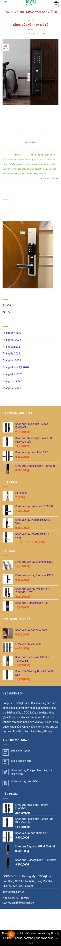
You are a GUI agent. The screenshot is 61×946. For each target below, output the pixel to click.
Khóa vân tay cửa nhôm (24, 781)
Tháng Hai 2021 (12, 360)
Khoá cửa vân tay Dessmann (25, 717)
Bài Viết (7, 305)
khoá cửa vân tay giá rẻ (14, 164)
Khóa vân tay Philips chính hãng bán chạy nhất (32, 772)
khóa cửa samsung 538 (26, 159)
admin (43, 34)
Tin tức (30, 21)
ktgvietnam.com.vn (13, 891)
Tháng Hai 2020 (12, 388)
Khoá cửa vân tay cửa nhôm (26, 726)
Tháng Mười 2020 (13, 374)
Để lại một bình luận (48, 178)
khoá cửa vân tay (47, 159)
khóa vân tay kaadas (36, 173)
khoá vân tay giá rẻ (16, 173)
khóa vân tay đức (21, 760)
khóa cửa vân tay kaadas (38, 164)
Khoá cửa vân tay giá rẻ (30, 25)
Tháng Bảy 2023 (12, 332)
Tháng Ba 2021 (11, 353)
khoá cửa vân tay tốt (31, 169)
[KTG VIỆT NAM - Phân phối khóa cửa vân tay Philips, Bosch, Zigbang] (30, 2)
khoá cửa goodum (40, 154)
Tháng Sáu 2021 (12, 346)
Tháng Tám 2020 (12, 381)
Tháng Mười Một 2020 (16, 367)
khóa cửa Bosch (20, 751)
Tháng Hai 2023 (12, 339)
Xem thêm (31, 142)
